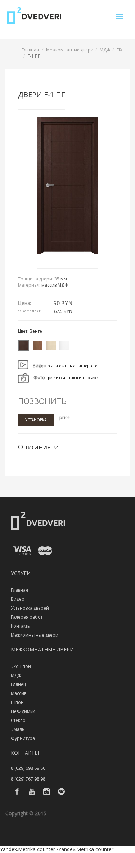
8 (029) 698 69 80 (28, 768)
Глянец (18, 684)
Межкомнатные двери (70, 50)
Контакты (21, 626)
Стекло (18, 720)
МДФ (105, 50)
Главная (30, 50)
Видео (17, 599)
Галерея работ (26, 617)
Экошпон (21, 666)
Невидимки (23, 711)
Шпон (17, 702)
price (64, 417)
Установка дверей (30, 608)
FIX (119, 50)
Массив (18, 693)
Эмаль (17, 729)
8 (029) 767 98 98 (28, 779)
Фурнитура (23, 738)
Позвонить (42, 400)
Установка (35, 419)
